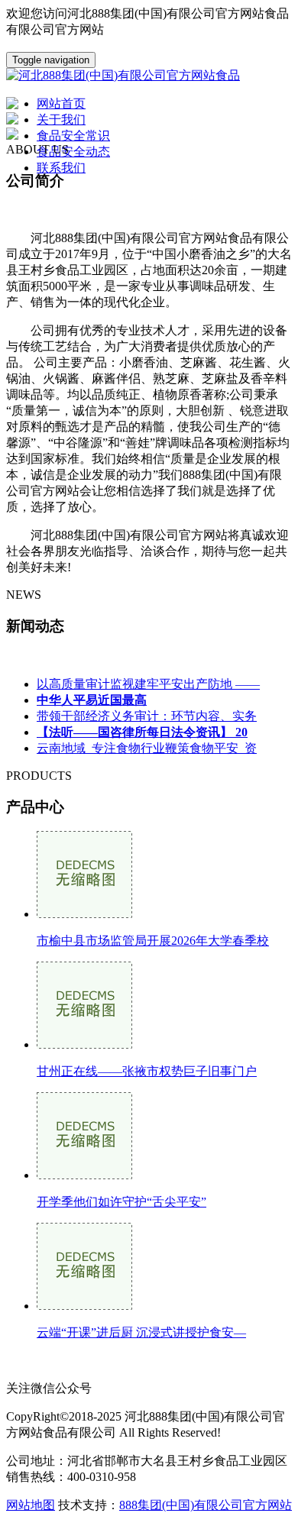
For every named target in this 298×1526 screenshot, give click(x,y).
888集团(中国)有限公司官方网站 (205, 1505)
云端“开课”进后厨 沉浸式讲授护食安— (141, 1332)
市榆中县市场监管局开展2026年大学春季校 (153, 940)
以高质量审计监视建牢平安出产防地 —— (148, 683)
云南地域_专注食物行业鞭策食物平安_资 (147, 748)
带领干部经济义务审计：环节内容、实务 (147, 716)
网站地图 (30, 1505)
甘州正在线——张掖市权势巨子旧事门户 (147, 1071)
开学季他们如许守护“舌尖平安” (121, 1201)
